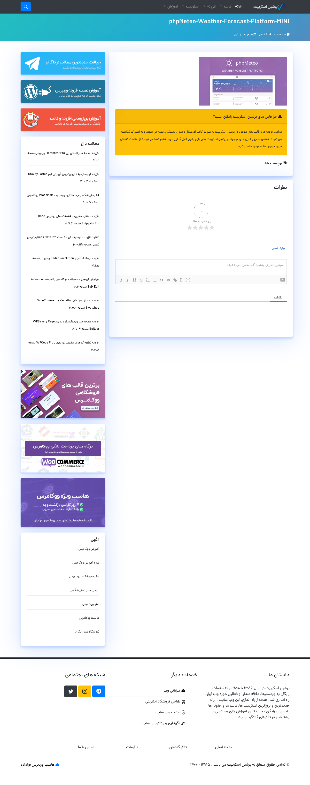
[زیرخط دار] (134, 280)
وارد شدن (279, 248)
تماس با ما (86, 747)
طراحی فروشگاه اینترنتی (163, 702)
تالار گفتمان (178, 747)
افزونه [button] (211, 7)
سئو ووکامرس (90, 604)
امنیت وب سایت (168, 713)
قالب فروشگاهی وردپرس (84, 576)
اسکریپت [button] (192, 7)
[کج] (127, 280)
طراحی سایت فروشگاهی (84, 590)
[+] (188, 280)
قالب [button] (227, 7)
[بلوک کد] (168, 280)
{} (181, 280)
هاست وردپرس (43, 765)
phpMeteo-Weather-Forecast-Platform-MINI (229, 22)
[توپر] (120, 280)
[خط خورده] (141, 280)
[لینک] (175, 280)
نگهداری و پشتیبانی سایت (161, 723)
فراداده (26, 765)
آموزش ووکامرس (88, 549)
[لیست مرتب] (148, 280)
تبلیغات (132, 747)
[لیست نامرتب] (154, 280)
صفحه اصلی (224, 747)
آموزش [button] (172, 7)
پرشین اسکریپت (265, 7)
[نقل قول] (161, 280)
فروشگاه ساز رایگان (87, 632)
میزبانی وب (172, 691)
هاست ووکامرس (89, 618)
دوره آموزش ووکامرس (85, 563)
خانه (237, 7)
